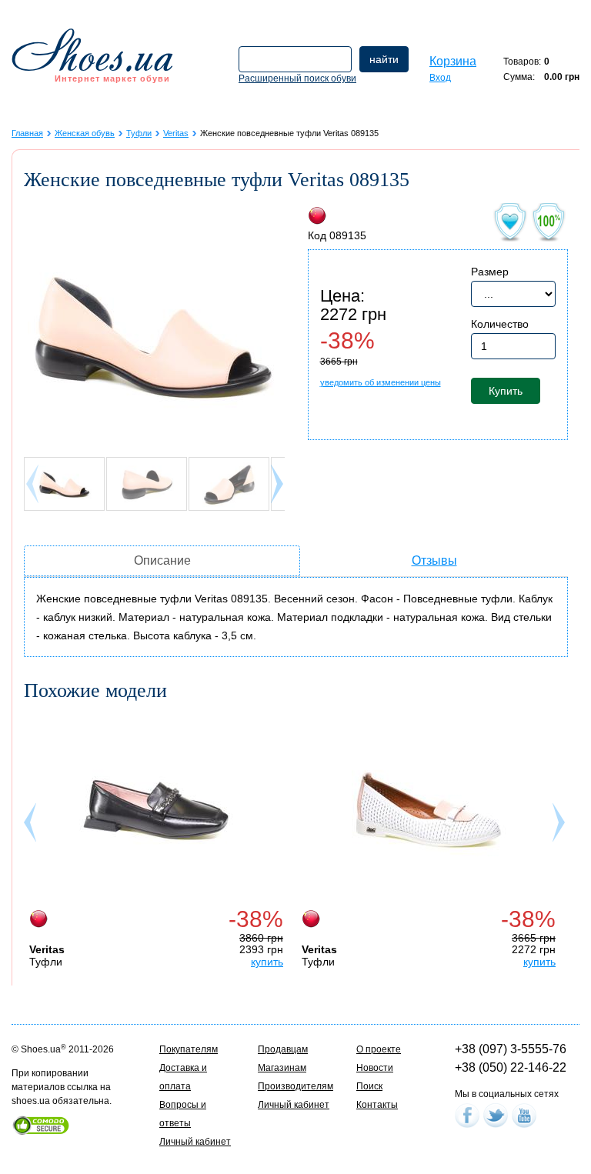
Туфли (139, 133)
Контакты (377, 1104)
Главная (27, 133)
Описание (162, 560)
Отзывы (434, 560)
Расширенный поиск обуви (297, 78)
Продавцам (283, 1049)
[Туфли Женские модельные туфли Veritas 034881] (156, 810)
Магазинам (282, 1067)
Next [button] (560, 826)
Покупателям (188, 1049)
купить (267, 962)
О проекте (378, 1049)
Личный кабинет (195, 1141)
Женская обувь (85, 133)
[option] (160, 841)
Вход (440, 77)
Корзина (452, 61)
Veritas (176, 133)
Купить (506, 391)
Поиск (369, 1086)
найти (384, 59)
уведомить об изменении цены (380, 382)
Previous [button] (31, 826)
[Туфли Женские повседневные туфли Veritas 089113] (429, 810)
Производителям (295, 1086)
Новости (374, 1067)
